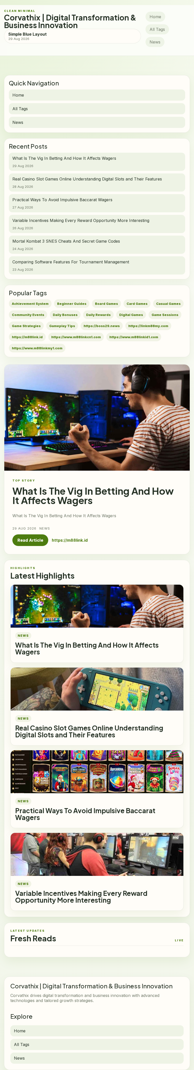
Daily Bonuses (65, 315)
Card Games (137, 304)
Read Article (30, 540)
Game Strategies (26, 326)
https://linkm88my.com (148, 326)
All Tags (157, 29)
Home (155, 16)
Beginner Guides (71, 304)
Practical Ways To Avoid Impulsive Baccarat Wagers (85, 814)
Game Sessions (165, 315)
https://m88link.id (27, 337)
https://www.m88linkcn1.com (76, 337)
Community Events (28, 315)
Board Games (106, 304)
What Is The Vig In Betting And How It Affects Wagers (87, 648)
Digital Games (131, 315)
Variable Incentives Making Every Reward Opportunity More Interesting (81, 896)
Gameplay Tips (62, 326)
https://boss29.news (102, 326)
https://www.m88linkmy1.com (37, 348)
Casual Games (168, 304)
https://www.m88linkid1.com (133, 337)
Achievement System (30, 304)
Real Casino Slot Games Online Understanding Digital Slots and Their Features (89, 731)
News (155, 41)
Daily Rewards (98, 315)
